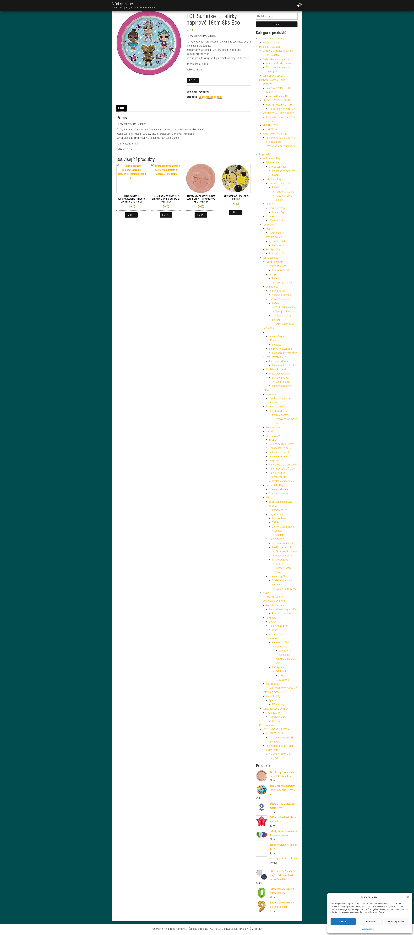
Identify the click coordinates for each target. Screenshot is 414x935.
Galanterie (271, 394)
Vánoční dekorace (281, 294)
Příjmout (343, 921)
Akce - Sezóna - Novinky (271, 38)
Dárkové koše (279, 518)
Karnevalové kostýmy (277, 427)
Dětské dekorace (277, 166)
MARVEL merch (273, 129)
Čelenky (276, 721)
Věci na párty (122, 4)
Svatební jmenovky (278, 493)
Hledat (276, 24)
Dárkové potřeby (280, 377)
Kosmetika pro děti (278, 96)
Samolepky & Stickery (273, 75)
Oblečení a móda (271, 692)
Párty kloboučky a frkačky (282, 468)
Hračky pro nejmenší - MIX (279, 104)
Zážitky (275, 522)
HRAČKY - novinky (271, 42)
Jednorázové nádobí (210, 96)
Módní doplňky (273, 696)
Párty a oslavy (273, 435)
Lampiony (274, 460)
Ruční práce (278, 667)
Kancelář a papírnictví (273, 601)
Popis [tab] (121, 107)
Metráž (269, 431)
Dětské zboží (269, 224)
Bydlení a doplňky (271, 158)
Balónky (273, 439)
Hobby (265, 390)
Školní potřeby (273, 249)
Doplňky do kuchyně (279, 183)
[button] (407, 897)
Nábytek (270, 203)
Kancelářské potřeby (279, 373)
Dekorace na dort (284, 282)
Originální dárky (277, 514)
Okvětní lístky (272, 55)
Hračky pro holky (274, 596)
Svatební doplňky (278, 477)
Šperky (272, 700)
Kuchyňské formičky (285, 307)
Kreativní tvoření (274, 237)
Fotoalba (276, 344)
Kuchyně (273, 274)
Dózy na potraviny (284, 324)
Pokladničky (278, 212)
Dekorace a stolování (270, 46)
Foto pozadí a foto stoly (284, 352)
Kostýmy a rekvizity (282, 547)
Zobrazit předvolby (396, 921)
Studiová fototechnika (280, 348)
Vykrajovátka (282, 311)
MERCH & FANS (270, 125)
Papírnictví (271, 617)
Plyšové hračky (276, 232)
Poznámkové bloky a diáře (282, 609)
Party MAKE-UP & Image (274, 133)
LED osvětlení (276, 220)
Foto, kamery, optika (276, 356)
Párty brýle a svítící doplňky (283, 464)
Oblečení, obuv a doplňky (275, 708)
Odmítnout (370, 921)
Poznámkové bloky (281, 385)
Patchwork (280, 671)
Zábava (269, 497)
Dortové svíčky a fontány (281, 443)
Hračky (269, 228)
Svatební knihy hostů (283, 481)
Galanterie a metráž (276, 406)
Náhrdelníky (278, 704)
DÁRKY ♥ (267, 83)
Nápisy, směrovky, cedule (278, 63)
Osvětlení (270, 216)
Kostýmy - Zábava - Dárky (272, 79)
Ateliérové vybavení (279, 361)
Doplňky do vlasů (277, 716)
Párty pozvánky (277, 472)
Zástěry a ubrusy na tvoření (283, 687)
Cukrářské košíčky (284, 191)
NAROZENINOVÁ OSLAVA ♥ (275, 729)
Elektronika (268, 328)
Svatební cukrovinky (285, 588)
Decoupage (281, 646)
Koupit (193, 80)
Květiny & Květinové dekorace (277, 50)
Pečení (275, 187)
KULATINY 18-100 (274, 733)
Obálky (272, 621)
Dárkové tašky (282, 381)
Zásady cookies (368, 929)
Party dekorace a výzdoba (275, 59)
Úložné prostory (277, 208)
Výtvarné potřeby (278, 241)
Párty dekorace (280, 559)
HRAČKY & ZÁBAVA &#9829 (276, 100)
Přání (275, 629)
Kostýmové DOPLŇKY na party (278, 112)
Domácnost (272, 286)
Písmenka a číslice (278, 253)
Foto (268, 332)
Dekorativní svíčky (281, 270)
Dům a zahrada (270, 257)
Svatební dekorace (278, 489)
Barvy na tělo (278, 245)
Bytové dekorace (274, 162)
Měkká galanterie (281, 415)
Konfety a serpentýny (280, 456)
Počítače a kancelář (276, 369)
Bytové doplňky (273, 179)
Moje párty (264, 154)
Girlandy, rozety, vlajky (280, 447)
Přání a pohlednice (278, 625)
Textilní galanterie (278, 410)
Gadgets (279, 534)
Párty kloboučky (283, 555)
